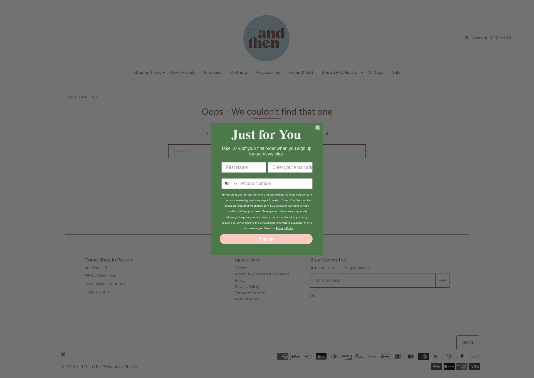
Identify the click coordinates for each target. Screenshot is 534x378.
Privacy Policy (284, 228)
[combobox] (230, 184)
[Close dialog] (317, 127)
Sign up (266, 238)
